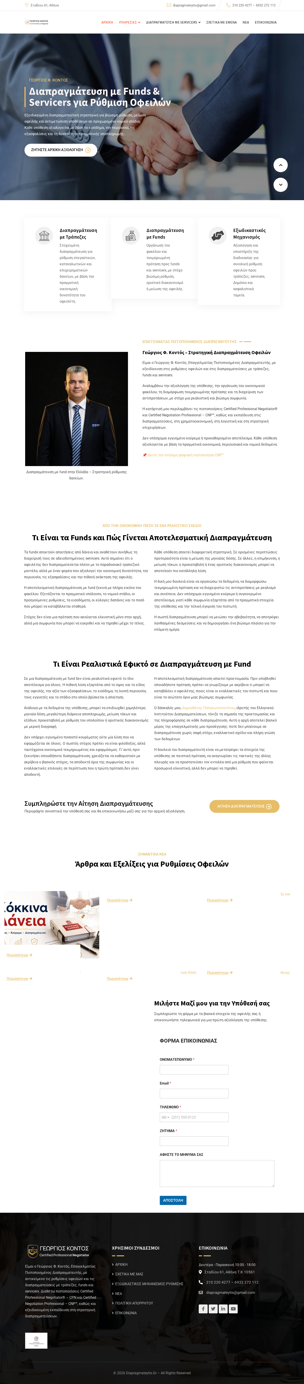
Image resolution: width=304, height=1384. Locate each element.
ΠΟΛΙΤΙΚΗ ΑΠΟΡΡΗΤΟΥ (134, 1303)
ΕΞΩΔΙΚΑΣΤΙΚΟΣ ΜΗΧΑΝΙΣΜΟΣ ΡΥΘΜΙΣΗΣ (149, 1284)
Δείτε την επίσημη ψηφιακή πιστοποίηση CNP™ (186, 455)
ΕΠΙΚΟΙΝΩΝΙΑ (266, 22)
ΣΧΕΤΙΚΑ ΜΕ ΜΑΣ (129, 1274)
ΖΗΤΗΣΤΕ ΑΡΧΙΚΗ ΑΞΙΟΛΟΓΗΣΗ (57, 150)
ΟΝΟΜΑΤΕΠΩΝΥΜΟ (177, 1059)
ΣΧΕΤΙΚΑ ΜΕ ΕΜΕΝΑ (221, 22)
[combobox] (165, 1117)
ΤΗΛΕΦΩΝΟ (170, 1107)
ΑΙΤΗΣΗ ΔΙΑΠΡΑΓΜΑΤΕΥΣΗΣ (241, 806)
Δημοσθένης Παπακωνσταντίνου (208, 708)
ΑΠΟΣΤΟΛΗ (173, 1200)
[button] (281, 165)
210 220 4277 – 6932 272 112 (254, 5)
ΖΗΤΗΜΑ (168, 1131)
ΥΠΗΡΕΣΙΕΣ (128, 22)
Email (165, 1083)
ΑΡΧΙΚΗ (107, 22)
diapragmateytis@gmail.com (194, 5)
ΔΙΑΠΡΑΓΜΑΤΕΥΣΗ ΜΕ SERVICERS (171, 22)
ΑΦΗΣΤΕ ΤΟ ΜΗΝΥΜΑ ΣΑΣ (181, 1155)
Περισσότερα (17, 955)
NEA (246, 22)
